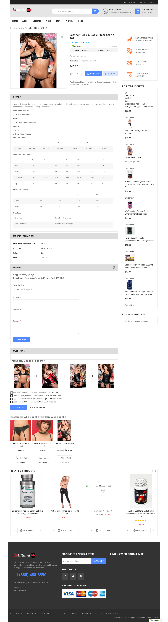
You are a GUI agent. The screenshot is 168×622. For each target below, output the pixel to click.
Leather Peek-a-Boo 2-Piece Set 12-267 (36, 392)
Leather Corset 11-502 (64, 443)
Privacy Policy (89, 613)
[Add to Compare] (39, 530)
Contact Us (16, 613)
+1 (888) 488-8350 (30, 574)
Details (17, 97)
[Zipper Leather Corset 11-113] (78, 387)
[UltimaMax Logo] (21, 10)
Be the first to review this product (83, 61)
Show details (57, 396)
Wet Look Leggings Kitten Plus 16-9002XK (65, 512)
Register (152, 2)
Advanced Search (109, 613)
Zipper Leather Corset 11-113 (24, 399)
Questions (19, 351)
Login (145, 2)
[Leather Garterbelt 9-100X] (20, 440)
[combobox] (72, 11)
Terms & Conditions (67, 613)
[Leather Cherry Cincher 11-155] (50, 387)
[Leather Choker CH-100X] (42, 440)
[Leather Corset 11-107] (106, 387)
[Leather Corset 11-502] (64, 440)
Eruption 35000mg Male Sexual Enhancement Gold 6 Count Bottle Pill (139, 184)
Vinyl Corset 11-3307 (133, 157)
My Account (47, 613)
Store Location (129, 2)
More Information (23, 236)
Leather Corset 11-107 (21, 402)
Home (12, 28)
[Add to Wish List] (15, 530)
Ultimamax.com (151, 617)
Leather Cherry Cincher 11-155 (25, 395)
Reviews (17, 267)
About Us (31, 613)
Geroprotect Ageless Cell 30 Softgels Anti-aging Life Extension (27, 512)
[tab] (64, 97)
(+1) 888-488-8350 (124, 12)
